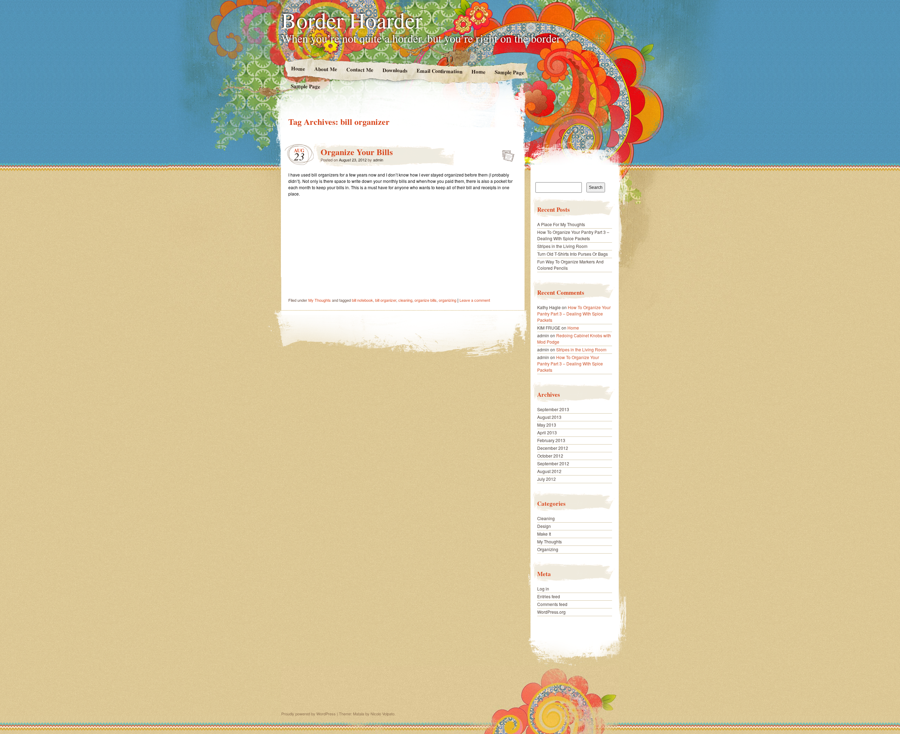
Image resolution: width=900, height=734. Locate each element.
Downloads (394, 70)
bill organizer (385, 300)
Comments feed (552, 604)
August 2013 (549, 417)
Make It (544, 534)
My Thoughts (319, 300)
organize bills (425, 300)
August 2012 (549, 471)
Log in (543, 589)
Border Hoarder (351, 20)
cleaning (405, 300)
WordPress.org (551, 612)
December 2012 (552, 448)
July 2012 (546, 479)
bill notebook (362, 300)
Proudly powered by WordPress (308, 713)
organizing (447, 300)
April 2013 (547, 432)
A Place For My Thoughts (561, 224)
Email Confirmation (439, 70)
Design (544, 526)
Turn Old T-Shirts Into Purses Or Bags (572, 254)
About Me (325, 69)
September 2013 (553, 409)
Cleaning (546, 518)
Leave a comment (474, 300)
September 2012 (553, 463)
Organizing (547, 549)
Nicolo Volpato (382, 713)
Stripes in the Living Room (562, 246)
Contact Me (359, 69)
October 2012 (550, 456)
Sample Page (509, 72)
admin (378, 159)
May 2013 (546, 425)
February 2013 (551, 440)
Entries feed (548, 596)
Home (298, 68)
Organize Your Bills (357, 152)
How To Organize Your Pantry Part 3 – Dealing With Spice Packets (573, 235)
